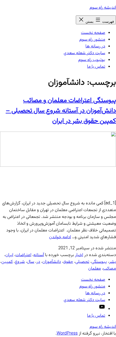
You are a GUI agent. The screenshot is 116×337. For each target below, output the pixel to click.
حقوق (68, 262)
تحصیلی (82, 262)
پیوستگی (99, 262)
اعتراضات (23, 255)
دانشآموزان (51, 262)
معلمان (94, 268)
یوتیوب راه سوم (91, 60)
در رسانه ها (95, 46)
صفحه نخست (93, 33)
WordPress (67, 333)
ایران (9, 255)
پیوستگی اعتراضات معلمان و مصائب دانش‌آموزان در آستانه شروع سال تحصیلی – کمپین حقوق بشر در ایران (61, 110)
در (38, 262)
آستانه (38, 255)
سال (30, 262)
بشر (112, 262)
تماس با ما (96, 66)
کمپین (7, 262)
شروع (20, 262)
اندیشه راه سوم (103, 7)
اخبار (79, 255)
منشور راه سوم (92, 39)
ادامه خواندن (60, 237)
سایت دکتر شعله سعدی (84, 53)
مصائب (109, 268)
